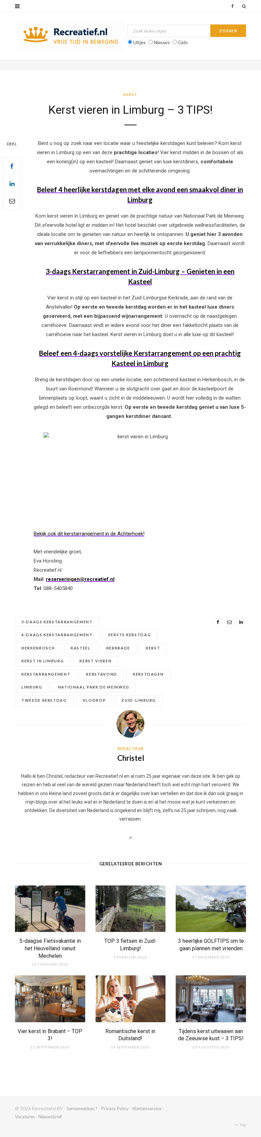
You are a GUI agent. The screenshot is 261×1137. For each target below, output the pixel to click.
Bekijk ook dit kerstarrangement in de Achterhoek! (89, 534)
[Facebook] (12, 166)
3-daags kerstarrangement (57, 622)
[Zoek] (244, 6)
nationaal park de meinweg (93, 687)
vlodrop (94, 700)
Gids (183, 42)
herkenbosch (38, 648)
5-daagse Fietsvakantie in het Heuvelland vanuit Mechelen (50, 948)
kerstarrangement (45, 674)
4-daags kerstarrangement (57, 634)
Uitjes (139, 42)
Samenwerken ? (82, 1108)
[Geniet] (71, 36)
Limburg (31, 687)
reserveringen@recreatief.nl (80, 579)
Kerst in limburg (42, 661)
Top (242, 1124)
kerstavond (101, 674)
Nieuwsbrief (50, 1116)
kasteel (81, 648)
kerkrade (118, 648)
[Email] (12, 200)
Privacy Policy (115, 1108)
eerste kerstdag (129, 634)
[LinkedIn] (12, 183)
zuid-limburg (138, 700)
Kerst (130, 94)
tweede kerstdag (44, 700)
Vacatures (25, 1116)
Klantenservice (147, 1108)
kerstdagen (148, 674)
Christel (130, 758)
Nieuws (162, 42)
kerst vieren (95, 661)
